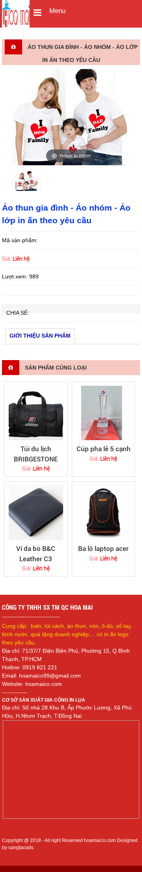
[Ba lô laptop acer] (103, 512)
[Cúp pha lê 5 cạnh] (103, 413)
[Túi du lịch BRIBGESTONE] (36, 413)
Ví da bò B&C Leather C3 (35, 554)
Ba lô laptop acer (103, 549)
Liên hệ (21, 258)
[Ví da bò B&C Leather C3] (36, 512)
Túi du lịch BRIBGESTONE (36, 454)
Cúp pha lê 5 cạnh (104, 449)
